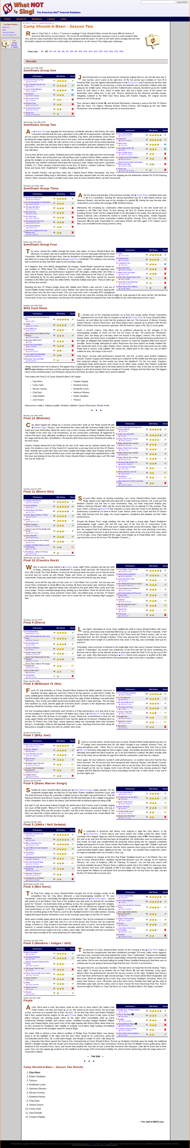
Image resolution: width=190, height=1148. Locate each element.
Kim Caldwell (32, 91)
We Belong (29, 349)
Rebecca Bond (126, 159)
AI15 (106, 51)
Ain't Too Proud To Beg (34, 862)
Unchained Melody (32, 226)
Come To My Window (33, 89)
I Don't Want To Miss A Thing (36, 515)
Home (7, 19)
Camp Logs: (33, 51)
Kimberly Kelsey (33, 204)
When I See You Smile (126, 273)
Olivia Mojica (32, 361)
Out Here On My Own (33, 198)
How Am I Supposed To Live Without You (36, 232)
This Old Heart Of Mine (127, 467)
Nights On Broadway (126, 919)
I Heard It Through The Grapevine (34, 868)
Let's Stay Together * (126, 901)
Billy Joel (83, 750)
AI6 (63, 51)
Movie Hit (104, 509)
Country (68, 567)
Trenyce (31, 86)
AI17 (116, 51)
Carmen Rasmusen (34, 356)
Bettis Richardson (34, 114)
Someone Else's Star (126, 579)
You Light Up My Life (126, 148)
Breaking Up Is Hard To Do (35, 857)
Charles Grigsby (33, 96)
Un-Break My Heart (33, 108)
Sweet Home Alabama (126, 574)
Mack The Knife (31, 952)
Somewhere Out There (34, 510)
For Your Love (30, 216)
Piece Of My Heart (125, 153)
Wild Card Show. (135, 317)
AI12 (90, 51)
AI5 (59, 51)
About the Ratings (8, 32)
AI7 (67, 51)
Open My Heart (124, 268)
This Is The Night (124, 1014)
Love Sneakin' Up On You (35, 85)
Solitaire (28, 838)
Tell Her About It (31, 749)
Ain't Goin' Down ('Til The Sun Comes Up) (129, 594)
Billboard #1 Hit (96, 714)
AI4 (54, 51)
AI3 (50, 51)
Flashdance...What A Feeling (36, 552)
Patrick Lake (125, 274)
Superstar (122, 139)
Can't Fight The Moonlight (35, 354)
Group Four (73, 259)
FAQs (4, 30)
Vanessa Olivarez (34, 199)
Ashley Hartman (126, 284)
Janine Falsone (33, 351)
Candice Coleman (127, 154)
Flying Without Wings (126, 1024)
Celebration (29, 675)
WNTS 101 (6, 27)
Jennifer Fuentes (126, 166)
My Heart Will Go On (126, 702)
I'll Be (120, 254)
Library (51, 19)
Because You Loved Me (34, 359)
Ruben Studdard (126, 140)
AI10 (80, 51)
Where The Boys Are (33, 843)
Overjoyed (29, 94)
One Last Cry (30, 212)
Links (63, 19)
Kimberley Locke (126, 136)
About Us (21, 19)
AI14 (101, 51)
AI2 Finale (71, 1015)
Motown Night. (40, 427)
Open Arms (122, 143)
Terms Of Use (92, 1144)
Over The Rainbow (125, 134)
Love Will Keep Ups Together (36, 848)
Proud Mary (29, 853)
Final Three (153, 950)
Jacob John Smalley (127, 171)
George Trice (32, 228)
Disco (123, 655)
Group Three (142, 195)
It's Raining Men (31, 632)
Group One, (133, 82)
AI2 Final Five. (92, 834)
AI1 (42, 51)
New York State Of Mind (34, 745)
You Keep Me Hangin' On (127, 462)
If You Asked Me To (125, 792)
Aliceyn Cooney (33, 326)
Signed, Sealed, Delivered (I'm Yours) (37, 963)
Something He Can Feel (34, 221)
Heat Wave (122, 476)
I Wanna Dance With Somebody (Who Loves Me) (130, 163)
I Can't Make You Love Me (128, 570)
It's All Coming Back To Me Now (37, 202)
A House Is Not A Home (127, 1029)
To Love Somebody (125, 896)
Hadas (123, 150)
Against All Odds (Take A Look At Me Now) (37, 546)
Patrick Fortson (33, 110)
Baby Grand (30, 759)
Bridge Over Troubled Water (129, 1010)
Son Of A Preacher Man (34, 80)
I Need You (122, 609)
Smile (27, 983)
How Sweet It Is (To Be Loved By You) (130, 482)
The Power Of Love (125, 707)
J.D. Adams (32, 100)
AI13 (96, 51)
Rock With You (31, 329)
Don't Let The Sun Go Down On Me (37, 318)
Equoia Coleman (33, 209)
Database (37, 19)
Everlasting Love (32, 643)
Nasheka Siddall (126, 270)
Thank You (29, 113)
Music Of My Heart (125, 802)
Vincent (28, 992)
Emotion (121, 935)
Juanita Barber (125, 288)
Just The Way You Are (34, 754)
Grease (121, 923)
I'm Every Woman (32, 648)
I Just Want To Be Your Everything (127, 929)
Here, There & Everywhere (128, 1033)
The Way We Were (32, 207)
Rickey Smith (32, 213)
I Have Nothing (31, 505)
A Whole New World (33, 501)
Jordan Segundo (33, 218)
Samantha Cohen (34, 223)
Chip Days (124, 265)
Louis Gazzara (33, 234)
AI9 (75, 51)
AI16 (111, 51)
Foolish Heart (123, 258)
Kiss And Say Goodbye (127, 693)
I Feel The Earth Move (33, 345)
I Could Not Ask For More (128, 797)
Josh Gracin (125, 255)
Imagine (121, 1019)
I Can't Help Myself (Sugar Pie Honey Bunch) (129, 428)
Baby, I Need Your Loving (128, 439)
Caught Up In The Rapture (128, 157)
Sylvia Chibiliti (125, 279)
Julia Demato (32, 81)
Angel (27, 324)
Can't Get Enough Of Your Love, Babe (37, 637)
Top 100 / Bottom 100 (10, 35)
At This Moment (124, 698)
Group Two (40, 131)
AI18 (121, 51)
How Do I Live (30, 103)
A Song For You (124, 263)
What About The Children (128, 287)
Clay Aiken (124, 145)
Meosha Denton (33, 105)
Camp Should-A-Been (46, 23)
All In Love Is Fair (32, 99)
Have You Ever (124, 807)
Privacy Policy (103, 1144)
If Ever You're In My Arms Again (37, 973)
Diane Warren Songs (83, 790)
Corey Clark (125, 260)
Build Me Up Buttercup (34, 834)
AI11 (85, 51)
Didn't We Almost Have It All (129, 277)
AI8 (71, 51)
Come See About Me (126, 434)
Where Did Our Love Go (127, 472)
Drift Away (122, 614)
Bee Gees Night (98, 898)
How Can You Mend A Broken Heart (129, 906)
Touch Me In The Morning (127, 282)
